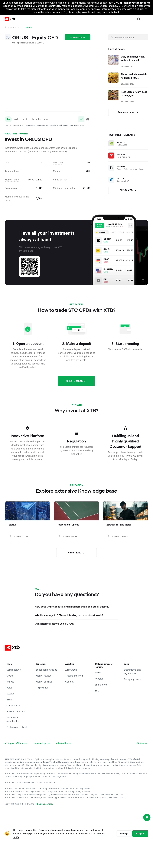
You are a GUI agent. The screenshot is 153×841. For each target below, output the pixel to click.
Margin (57, 171)
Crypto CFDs (13, 705)
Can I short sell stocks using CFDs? (54, 623)
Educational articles (46, 669)
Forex (9, 687)
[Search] (138, 19)
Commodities (13, 669)
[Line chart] (81, 119)
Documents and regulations (132, 671)
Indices (10, 681)
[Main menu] (147, 19)
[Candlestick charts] (87, 119)
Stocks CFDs (16, 27)
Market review (43, 675)
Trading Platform (74, 675)
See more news (126, 112)
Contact (69, 681)
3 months (36, 119)
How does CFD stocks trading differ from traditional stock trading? (72, 606)
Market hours (12, 179)
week (16, 119)
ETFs (9, 699)
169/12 (119, 773)
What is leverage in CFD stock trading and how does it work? (69, 615)
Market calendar (44, 681)
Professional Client (16, 727)
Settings (124, 833)
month (25, 119)
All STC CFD (126, 190)
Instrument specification (13, 719)
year (46, 119)
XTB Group (71, 669)
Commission (11, 188)
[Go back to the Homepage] (5, 27)
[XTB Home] (8, 19)
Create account (78, 37)
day (8, 119)
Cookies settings (45, 803)
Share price (101, 684)
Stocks (10, 693)
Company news (132, 679)
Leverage (58, 162)
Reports (99, 678)
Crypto (9, 675)
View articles (74, 552)
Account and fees (15, 711)
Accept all (140, 833)
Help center (42, 687)
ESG (97, 690)
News (98, 672)
